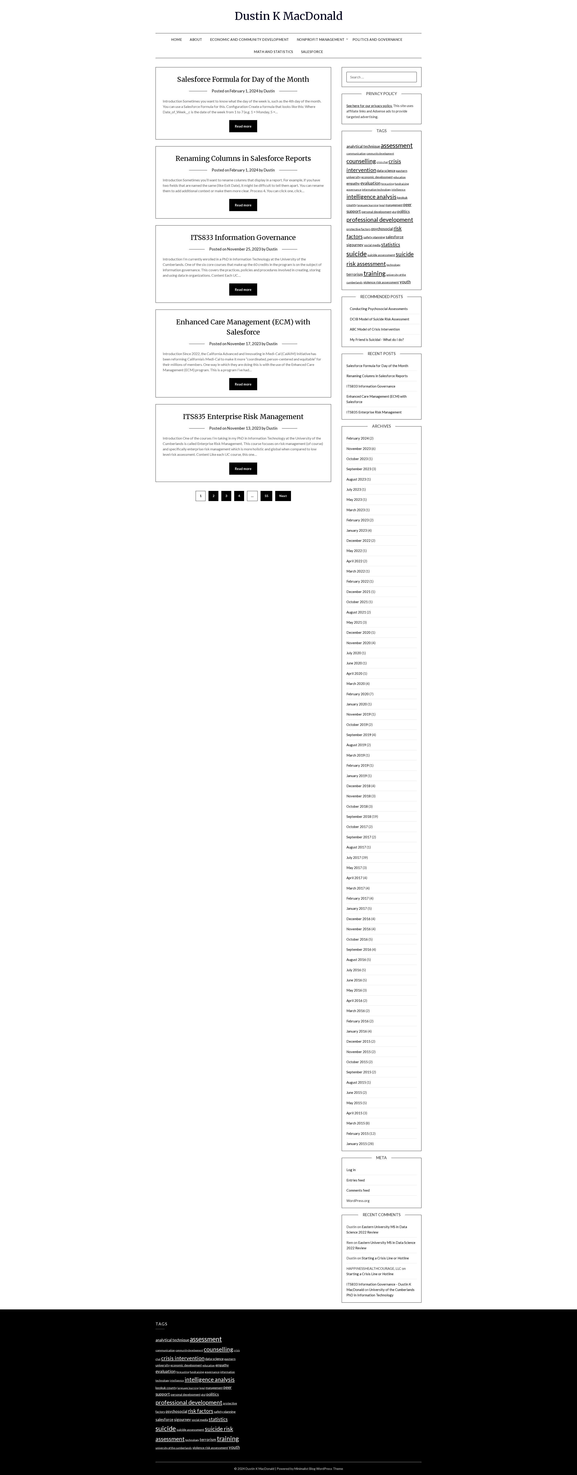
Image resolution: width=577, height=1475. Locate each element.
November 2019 (358, 714)
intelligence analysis (371, 196)
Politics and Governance (378, 39)
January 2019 (356, 776)
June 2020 (354, 663)
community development (380, 153)
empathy (353, 183)
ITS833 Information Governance (243, 237)
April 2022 (354, 561)
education (399, 177)
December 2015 (358, 1041)
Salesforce (312, 52)
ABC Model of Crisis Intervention (375, 329)
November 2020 (358, 643)
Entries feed (355, 1180)
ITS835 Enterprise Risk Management (243, 416)
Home (176, 39)
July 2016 (353, 970)
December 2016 (358, 919)
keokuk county (166, 1388)
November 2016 (358, 929)
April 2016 (354, 1001)
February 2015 (357, 1133)
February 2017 (357, 898)
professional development (379, 219)
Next (283, 496)
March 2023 (355, 510)
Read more (243, 126)
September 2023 (358, 469)
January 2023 (356, 530)
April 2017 (354, 878)
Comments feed (358, 1190)
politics (403, 211)
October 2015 (357, 1062)
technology (393, 265)
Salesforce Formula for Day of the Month (243, 79)
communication (356, 153)
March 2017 (355, 888)
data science (386, 171)
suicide (356, 254)
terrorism (354, 274)
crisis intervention (182, 1358)
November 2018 (358, 796)
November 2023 (358, 449)
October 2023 (357, 459)
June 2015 (354, 1092)
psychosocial (382, 228)
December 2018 (358, 786)
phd (394, 212)
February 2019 (357, 765)
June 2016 (354, 980)
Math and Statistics (273, 52)
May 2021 (354, 622)
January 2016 (356, 1031)
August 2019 (356, 745)
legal (382, 205)
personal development (376, 212)
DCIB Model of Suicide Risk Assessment (379, 319)
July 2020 (353, 653)
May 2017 (354, 868)
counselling (361, 160)
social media (372, 245)
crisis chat (382, 162)
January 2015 (356, 1144)
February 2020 (357, 694)
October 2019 (357, 725)
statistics (390, 244)
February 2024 (357, 438)
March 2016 (355, 1011)
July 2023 (353, 489)
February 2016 (357, 1021)
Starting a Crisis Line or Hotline (385, 1258)
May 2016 (354, 990)
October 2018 (357, 806)
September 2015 (358, 1072)
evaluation (370, 183)
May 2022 (354, 551)
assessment (397, 145)
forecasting (387, 183)
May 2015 (354, 1103)
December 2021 (358, 592)
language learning (367, 205)
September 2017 (358, 837)
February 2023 (357, 520)
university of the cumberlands (174, 1448)
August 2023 (356, 479)
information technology (376, 189)
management (394, 205)
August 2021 (356, 612)
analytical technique (363, 146)
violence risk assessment (381, 282)
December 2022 (358, 540)
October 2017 (357, 827)
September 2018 (358, 816)
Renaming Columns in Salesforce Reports (243, 158)
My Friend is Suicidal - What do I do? (377, 339)
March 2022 (355, 571)
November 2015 (358, 1052)
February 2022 (357, 581)
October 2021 (357, 602)
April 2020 (354, 673)
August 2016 (356, 959)
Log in (351, 1170)
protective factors (358, 229)
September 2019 (358, 735)
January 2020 (356, 704)
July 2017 (353, 857)
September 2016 (358, 949)
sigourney (354, 244)
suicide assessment (381, 255)
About (196, 39)
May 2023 (354, 499)
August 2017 (356, 847)
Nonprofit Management (321, 39)
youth (405, 281)
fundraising (402, 183)
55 (266, 496)
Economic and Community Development (249, 39)
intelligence (398, 189)
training (375, 273)
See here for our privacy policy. (369, 106)
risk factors (200, 1411)
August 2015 (356, 1082)
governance (353, 189)
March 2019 (355, 755)
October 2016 (357, 939)
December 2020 (358, 632)
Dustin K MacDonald (289, 16)
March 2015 (355, 1123)
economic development (377, 177)
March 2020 (355, 684)
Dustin (269, 91)
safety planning (374, 237)
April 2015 (354, 1113)
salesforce (394, 237)
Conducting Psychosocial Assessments (379, 309)
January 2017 (356, 908)
